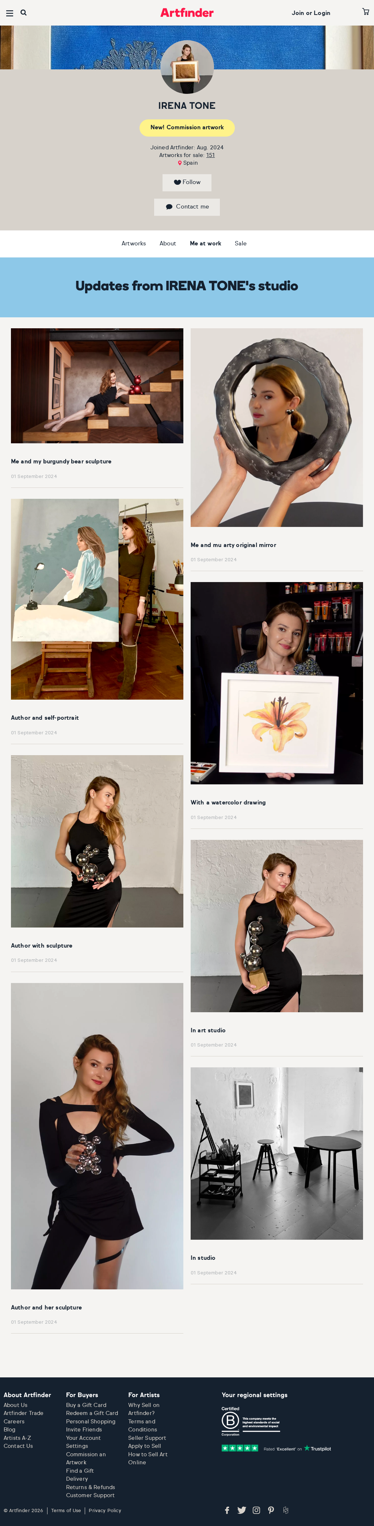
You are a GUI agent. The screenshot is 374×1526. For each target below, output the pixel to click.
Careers (14, 1421)
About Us (15, 1405)
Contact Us (18, 1446)
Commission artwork (187, 128)
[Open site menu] (9, 13)
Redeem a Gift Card (92, 1413)
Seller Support (147, 1438)
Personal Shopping (91, 1421)
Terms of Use (66, 1510)
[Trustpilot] (276, 1448)
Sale (241, 244)
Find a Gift (80, 1471)
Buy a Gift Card (86, 1405)
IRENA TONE (186, 106)
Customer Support (90, 1495)
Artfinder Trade (23, 1413)
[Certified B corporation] (251, 1421)
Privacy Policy (105, 1510)
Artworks (134, 244)
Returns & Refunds (90, 1487)
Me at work (206, 244)
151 (210, 155)
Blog (10, 1430)
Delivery (77, 1479)
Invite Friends (84, 1430)
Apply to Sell (144, 1446)
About (168, 244)
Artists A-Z (17, 1438)
